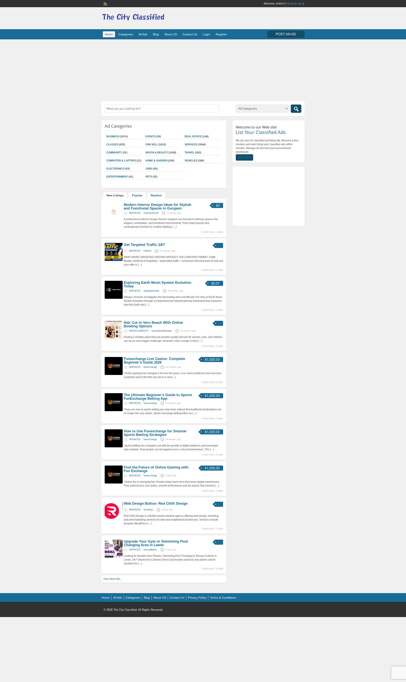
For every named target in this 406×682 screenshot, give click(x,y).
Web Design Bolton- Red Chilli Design (156, 504)
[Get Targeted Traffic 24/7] (114, 260)
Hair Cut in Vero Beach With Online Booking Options (153, 324)
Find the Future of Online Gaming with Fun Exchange (156, 469)
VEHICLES (191, 160)
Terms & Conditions (223, 597)
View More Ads (111, 578)
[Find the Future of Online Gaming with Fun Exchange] (114, 482)
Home (109, 34)
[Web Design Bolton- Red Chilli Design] (114, 518)
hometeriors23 (151, 213)
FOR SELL (151, 144)
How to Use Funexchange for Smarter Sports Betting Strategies (155, 433)
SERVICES (191, 144)
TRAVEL (190, 152)
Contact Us (189, 34)
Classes (112, 144)
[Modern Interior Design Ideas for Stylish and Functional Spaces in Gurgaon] (114, 220)
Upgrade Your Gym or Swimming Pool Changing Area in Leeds (156, 543)
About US (170, 34)
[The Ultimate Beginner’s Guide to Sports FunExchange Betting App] (114, 410)
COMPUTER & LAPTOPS (121, 160)
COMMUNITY (114, 152)
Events (150, 136)
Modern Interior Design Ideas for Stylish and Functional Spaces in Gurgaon (157, 206)
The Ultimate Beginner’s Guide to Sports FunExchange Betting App (158, 397)
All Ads (143, 34)
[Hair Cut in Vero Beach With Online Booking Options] (114, 337)
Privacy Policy (197, 597)
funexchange (150, 367)
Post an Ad (286, 34)
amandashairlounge (162, 330)
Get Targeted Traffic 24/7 (144, 245)
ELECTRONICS (115, 168)
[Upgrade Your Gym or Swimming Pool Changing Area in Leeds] (114, 556)
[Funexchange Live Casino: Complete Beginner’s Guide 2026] (114, 374)
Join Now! (244, 157)
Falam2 (147, 250)
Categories (125, 34)
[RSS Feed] (105, 3)
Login (299, 3)
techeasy (148, 509)
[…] (174, 226)
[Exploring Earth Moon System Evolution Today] (114, 297)
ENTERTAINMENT (117, 176)
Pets (148, 176)
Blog (156, 34)
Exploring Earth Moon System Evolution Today (157, 284)
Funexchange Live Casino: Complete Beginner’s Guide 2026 (154, 360)
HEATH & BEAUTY (156, 152)
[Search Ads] (296, 109)
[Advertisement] (203, 69)
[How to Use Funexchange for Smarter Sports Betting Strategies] (114, 446)
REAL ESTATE (193, 136)
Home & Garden (156, 160)
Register (289, 3)
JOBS (148, 168)
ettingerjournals (151, 290)
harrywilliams (150, 549)
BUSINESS (112, 136)
